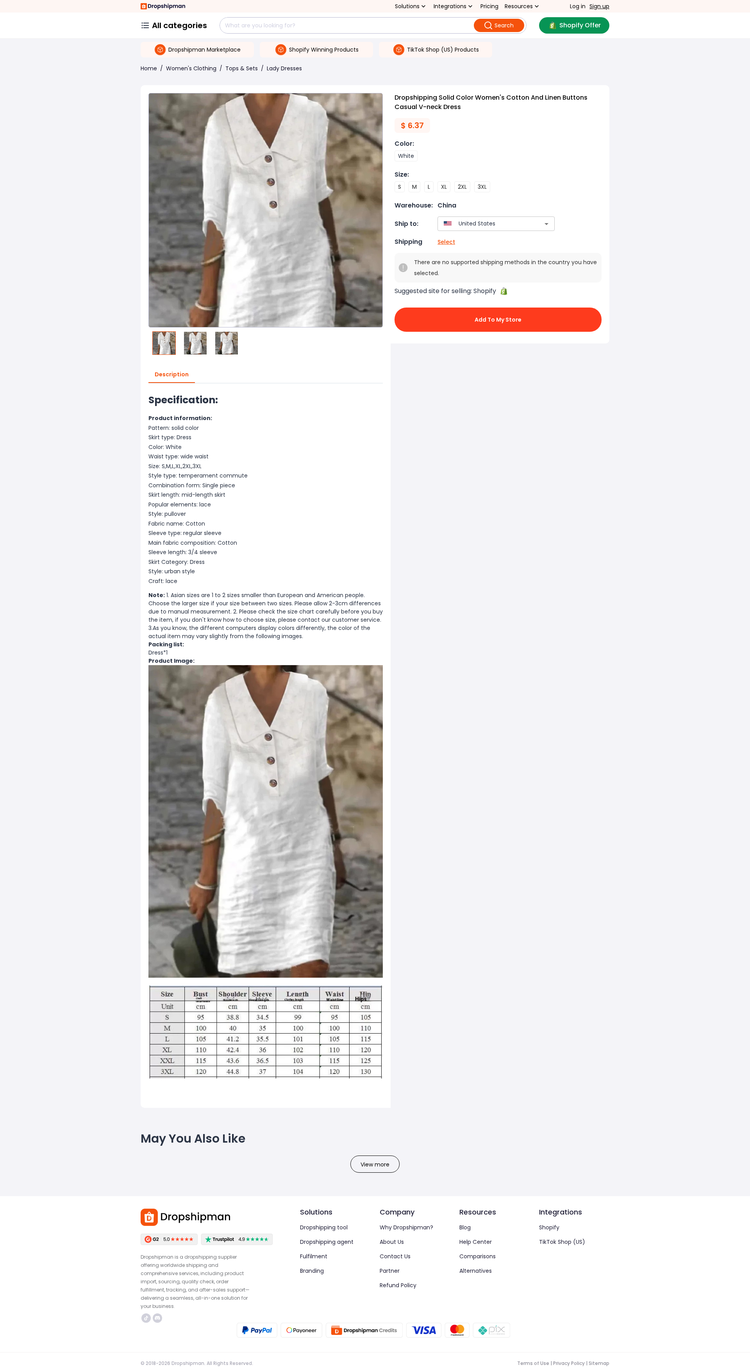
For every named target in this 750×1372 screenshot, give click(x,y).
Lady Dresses (284, 68)
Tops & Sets (241, 68)
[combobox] (484, 224)
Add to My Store (498, 320)
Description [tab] (172, 374)
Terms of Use (533, 1363)
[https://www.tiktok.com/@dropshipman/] (146, 1318)
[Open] (546, 223)
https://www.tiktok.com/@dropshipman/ (147, 1318)
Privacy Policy (569, 1363)
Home (149, 68)
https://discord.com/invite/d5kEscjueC (158, 1318)
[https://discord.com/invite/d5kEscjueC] (157, 1318)
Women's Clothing (191, 68)
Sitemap (599, 1363)
